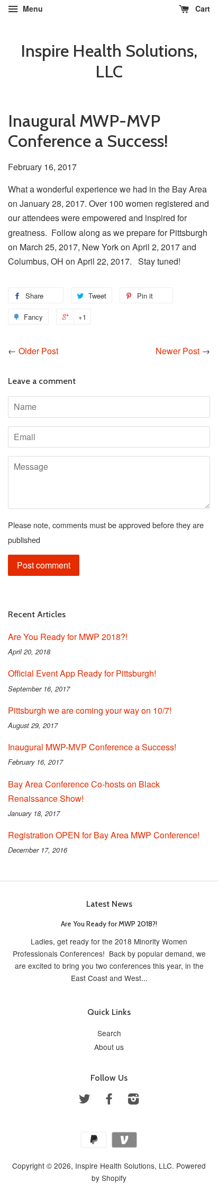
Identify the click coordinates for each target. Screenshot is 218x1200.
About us (109, 1046)
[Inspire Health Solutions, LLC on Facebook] (109, 1100)
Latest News (109, 904)
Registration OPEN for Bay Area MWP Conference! (103, 835)
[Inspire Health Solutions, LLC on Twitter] (84, 1100)
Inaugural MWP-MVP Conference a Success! (92, 747)
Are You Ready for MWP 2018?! (68, 636)
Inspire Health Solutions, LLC (109, 61)
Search (109, 1033)
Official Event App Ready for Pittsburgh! (82, 673)
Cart (201, 8)
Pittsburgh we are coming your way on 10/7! (89, 710)
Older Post (38, 351)
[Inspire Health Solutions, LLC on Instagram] (133, 1100)
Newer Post (177, 351)
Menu (32, 8)
